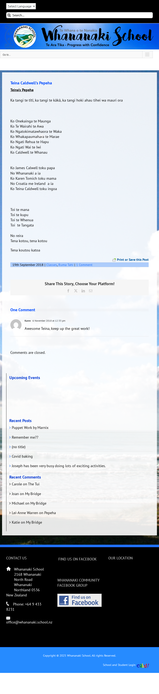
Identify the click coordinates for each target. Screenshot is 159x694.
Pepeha (50, 512)
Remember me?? (25, 437)
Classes (51, 265)
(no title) (18, 446)
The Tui (34, 484)
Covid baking (22, 456)
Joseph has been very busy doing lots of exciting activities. (59, 465)
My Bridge (33, 493)
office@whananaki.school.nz (29, 622)
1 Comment (84, 265)
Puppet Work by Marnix (30, 427)
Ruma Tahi (65, 265)
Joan (15, 493)
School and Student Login (119, 665)
